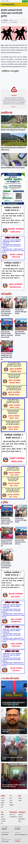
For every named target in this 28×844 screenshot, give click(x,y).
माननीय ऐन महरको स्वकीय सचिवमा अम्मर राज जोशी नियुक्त (13, 731)
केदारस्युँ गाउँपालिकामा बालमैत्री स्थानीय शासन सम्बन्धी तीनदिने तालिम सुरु (6, 356)
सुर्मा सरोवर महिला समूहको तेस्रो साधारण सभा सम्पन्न (20, 334)
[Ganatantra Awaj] (8, 5)
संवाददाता (5, 20)
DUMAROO (17, 841)
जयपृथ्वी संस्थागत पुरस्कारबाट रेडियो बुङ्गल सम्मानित (20, 312)
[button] (22, 5)
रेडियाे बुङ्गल (25, 1)
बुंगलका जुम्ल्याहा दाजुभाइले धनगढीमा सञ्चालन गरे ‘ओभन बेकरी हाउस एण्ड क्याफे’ (7, 334)
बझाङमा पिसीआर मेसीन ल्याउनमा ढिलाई (12, 168)
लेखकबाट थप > (14, 106)
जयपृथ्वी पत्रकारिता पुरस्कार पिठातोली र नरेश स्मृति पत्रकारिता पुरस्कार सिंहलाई (6, 313)
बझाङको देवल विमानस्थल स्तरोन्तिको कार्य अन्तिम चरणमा (13, 149)
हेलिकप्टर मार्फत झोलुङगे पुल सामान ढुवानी (13, 130)
